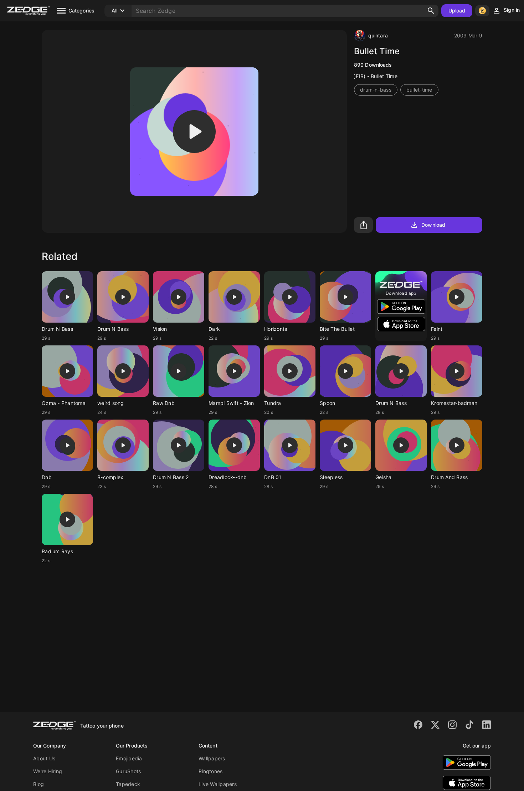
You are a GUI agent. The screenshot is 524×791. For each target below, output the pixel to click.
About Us (44, 758)
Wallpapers (212, 758)
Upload (457, 10)
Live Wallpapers (218, 784)
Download (433, 225)
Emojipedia (129, 758)
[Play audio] (194, 131)
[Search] (431, 10)
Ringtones (210, 771)
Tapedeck (128, 784)
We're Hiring (47, 771)
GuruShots (128, 771)
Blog (38, 784)
